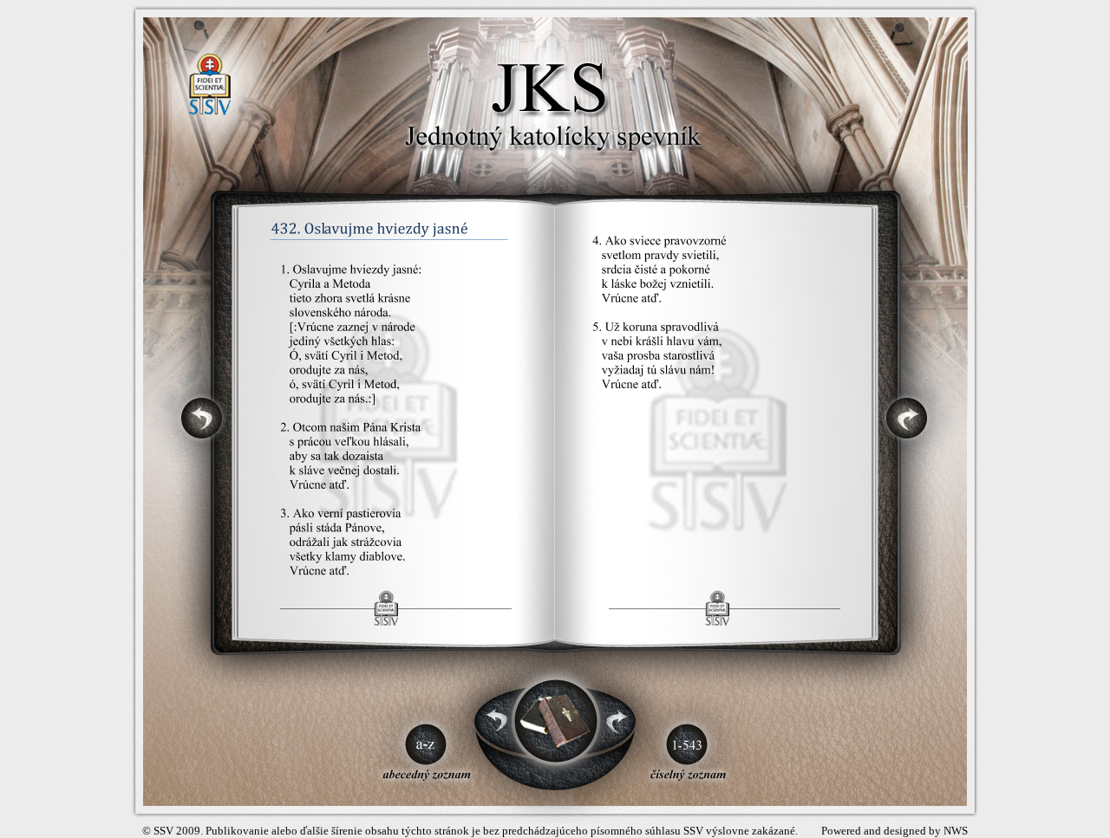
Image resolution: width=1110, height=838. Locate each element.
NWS (956, 830)
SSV (163, 830)
